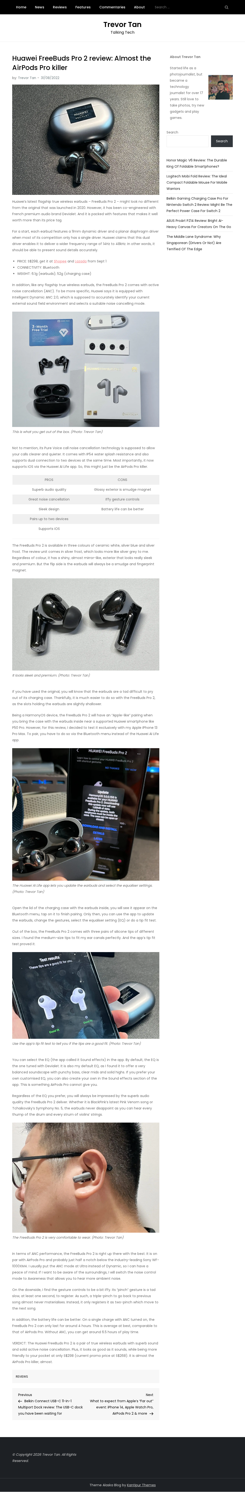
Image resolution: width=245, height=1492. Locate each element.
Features (83, 7)
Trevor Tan (122, 24)
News (39, 7)
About (139, 7)
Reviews (60, 7)
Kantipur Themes (141, 1485)
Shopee (60, 261)
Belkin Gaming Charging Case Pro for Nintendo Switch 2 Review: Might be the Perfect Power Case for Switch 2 (199, 204)
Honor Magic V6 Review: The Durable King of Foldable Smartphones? (197, 163)
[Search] (226, 7)
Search (172, 132)
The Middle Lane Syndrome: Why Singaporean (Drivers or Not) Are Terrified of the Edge (194, 242)
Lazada (81, 261)
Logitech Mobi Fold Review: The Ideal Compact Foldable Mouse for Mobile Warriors (197, 182)
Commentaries (112, 7)
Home (21, 7)
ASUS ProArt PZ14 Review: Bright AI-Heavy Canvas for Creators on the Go (199, 223)
